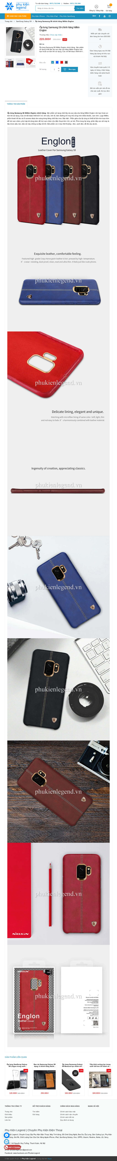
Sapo (50, 1159)
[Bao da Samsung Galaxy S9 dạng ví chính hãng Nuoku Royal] (45, 1080)
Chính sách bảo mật (67, 1112)
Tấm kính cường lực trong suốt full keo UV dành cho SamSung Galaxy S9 (100, 1066)
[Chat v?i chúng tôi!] (6, 1135)
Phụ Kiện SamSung (67, 16)
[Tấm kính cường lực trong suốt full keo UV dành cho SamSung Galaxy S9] (100, 1080)
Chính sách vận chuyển (69, 1114)
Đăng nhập (99, 10)
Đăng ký (92, 10)
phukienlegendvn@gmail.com (21, 1150)
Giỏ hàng (36, 1114)
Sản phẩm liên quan (16, 1057)
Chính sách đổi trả (67, 1117)
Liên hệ (7, 1120)
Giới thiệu (8, 1114)
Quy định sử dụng (67, 1120)
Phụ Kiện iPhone (38, 16)
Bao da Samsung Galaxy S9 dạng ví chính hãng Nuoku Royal (45, 1066)
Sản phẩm (8, 1117)
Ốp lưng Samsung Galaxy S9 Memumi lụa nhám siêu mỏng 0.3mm (72, 1066)
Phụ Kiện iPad (52, 16)
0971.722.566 (55, 3)
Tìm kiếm (36, 1112)
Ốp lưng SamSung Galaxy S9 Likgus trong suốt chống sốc (17, 1066)
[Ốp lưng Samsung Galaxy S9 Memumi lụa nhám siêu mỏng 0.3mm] (72, 1080)
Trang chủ (8, 1112)
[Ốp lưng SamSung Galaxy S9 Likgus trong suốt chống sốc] (17, 1080)
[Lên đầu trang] (113, 1149)
